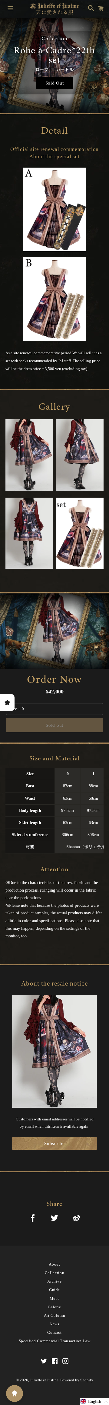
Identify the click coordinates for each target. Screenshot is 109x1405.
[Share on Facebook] (32, 1219)
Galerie (54, 1307)
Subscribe (54, 1143)
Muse (55, 1298)
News (54, 1324)
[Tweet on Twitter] (54, 1219)
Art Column (54, 1315)
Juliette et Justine (44, 1380)
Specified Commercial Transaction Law (54, 1341)
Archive (54, 1281)
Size (13, 708)
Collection (54, 1272)
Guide (54, 1289)
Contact (54, 1332)
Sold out (54, 725)
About (54, 1264)
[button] (94, 1401)
